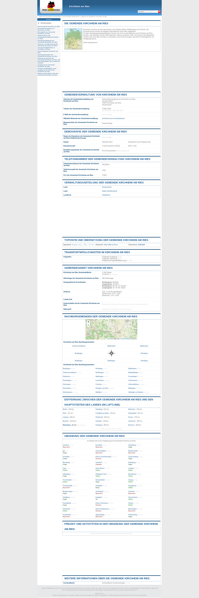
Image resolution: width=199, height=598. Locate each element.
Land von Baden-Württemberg (70, 16)
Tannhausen (132, 380)
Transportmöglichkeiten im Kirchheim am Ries (97, 252)
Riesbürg (144, 353)
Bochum (131, 425)
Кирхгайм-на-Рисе (111, 245)
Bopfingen (79, 353)
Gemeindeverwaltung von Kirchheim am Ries (95, 94)
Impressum (99, 593)
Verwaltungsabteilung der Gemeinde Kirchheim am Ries (104, 182)
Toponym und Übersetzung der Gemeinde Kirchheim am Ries (106, 240)
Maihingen (99, 376)
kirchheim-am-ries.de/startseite (113, 118)
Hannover (132, 421)
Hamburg (99, 409)
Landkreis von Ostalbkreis (87, 16)
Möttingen (132, 388)
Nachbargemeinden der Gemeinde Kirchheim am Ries (100, 316)
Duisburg (99, 425)
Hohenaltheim (133, 384)
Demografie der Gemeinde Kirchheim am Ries (95, 131)
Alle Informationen (46, 23)
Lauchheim (100, 380)
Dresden (99, 421)
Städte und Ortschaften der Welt (86, 595)
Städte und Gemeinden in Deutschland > (50, 16)
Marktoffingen (133, 372)
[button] (88, 322)
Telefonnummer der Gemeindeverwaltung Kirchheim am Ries (107, 159)
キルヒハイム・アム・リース (83, 245)
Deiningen (67, 384)
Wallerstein (111, 346)
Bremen (66, 421)
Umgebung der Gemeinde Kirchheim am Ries (94, 436)
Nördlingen (100, 372)
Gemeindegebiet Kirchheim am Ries (88, 267)
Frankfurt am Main (102, 413)
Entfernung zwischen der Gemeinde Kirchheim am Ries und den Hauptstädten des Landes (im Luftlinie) (49, 60)
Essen (130, 417)
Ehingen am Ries (102, 388)
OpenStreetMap (125, 338)
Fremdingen (132, 376)
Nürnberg (66, 425)
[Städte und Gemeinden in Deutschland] (51, 11)
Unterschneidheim (79, 346)
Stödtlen (99, 392)
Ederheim (66, 376)
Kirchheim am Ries (79, 6)
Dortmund (99, 417)
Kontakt (71, 595)
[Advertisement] (111, 71)
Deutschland (106, 187)
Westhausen (67, 392)
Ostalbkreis (106, 195)
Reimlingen (67, 380)
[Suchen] (159, 11)
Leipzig (65, 417)
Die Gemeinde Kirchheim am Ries (86, 23)
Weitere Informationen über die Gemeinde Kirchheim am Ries (107, 578)
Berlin (65, 409)
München (131, 409)
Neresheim (67, 388)
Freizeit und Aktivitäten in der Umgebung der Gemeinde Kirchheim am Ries (47, 70)
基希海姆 (141, 245)
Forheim (99, 384)
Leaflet (111, 338)
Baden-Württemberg (109, 191)
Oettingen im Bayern (135, 392)
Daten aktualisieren (90, 42)
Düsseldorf (132, 413)
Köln (64, 413)
